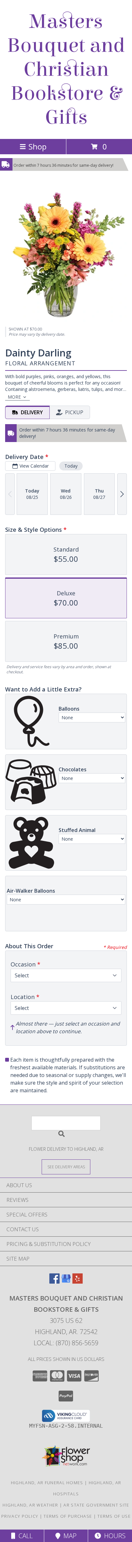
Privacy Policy (19, 1516)
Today (71, 466)
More (14, 397)
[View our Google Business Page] (66, 1281)
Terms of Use (114, 1516)
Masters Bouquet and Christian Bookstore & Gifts (66, 69)
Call (24, 1535)
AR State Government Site (96, 1505)
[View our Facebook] (54, 1281)
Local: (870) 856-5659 (66, 1343)
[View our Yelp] (77, 1281)
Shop (37, 146)
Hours (113, 1535)
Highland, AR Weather (30, 1505)
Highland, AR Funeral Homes (47, 1482)
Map (68, 1535)
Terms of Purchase (68, 1516)
